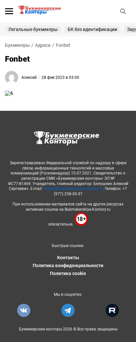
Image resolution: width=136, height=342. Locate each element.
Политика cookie (68, 273)
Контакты (68, 257)
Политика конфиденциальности (68, 265)
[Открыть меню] (9, 11)
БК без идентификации (92, 29)
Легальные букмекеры (33, 29)
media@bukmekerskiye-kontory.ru (74, 188)
